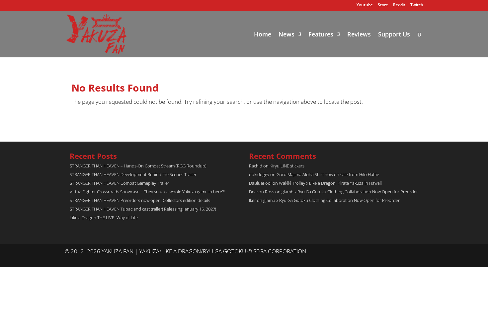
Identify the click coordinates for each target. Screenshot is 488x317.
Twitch (416, 5)
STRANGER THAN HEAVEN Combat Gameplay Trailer (119, 183)
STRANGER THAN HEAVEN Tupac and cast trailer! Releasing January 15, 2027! (143, 209)
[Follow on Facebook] (418, 251)
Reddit (399, 5)
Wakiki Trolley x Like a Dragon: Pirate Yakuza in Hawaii (330, 183)
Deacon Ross (261, 192)
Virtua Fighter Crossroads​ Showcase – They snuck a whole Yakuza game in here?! (147, 192)
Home (262, 35)
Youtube (365, 5)
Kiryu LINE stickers (287, 166)
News (286, 35)
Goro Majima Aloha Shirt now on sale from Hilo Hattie (328, 174)
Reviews (359, 35)
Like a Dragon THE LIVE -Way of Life (104, 218)
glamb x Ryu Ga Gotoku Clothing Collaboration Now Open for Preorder (350, 192)
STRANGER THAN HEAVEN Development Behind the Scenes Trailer (133, 174)
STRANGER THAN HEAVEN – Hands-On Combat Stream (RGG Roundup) (138, 166)
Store (383, 5)
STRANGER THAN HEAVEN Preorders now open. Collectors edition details (140, 200)
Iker (252, 200)
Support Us (394, 35)
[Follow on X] (404, 251)
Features (320, 35)
